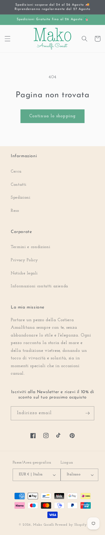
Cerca (16, 171)
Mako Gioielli (43, 524)
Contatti (18, 184)
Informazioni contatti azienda (39, 286)
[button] (7, 38)
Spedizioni (20, 197)
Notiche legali (24, 273)
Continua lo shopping (52, 116)
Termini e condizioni (30, 247)
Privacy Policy (24, 260)
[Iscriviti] (87, 413)
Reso (15, 211)
